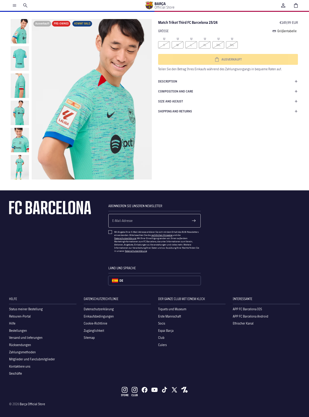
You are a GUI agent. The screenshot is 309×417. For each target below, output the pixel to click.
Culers (162, 345)
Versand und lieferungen (26, 337)
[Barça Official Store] (160, 5)
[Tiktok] (164, 389)
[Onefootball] (184, 389)
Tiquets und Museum (172, 309)
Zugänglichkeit (94, 330)
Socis (161, 323)
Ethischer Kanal (243, 323)
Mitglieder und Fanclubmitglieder (32, 359)
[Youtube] (154, 389)
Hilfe (12, 323)
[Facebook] (144, 389)
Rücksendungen (20, 345)
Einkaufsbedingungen (99, 316)
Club (161, 337)
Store (124, 395)
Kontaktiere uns (19, 366)
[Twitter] (174, 389)
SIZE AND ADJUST (170, 101)
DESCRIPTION (167, 81)
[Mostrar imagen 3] (20, 85)
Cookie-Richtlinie (95, 323)
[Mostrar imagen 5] (20, 140)
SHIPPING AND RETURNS (175, 111)
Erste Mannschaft (169, 316)
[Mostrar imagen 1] (20, 31)
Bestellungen (18, 330)
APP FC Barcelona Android (250, 316)
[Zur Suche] (25, 5)
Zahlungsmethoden (22, 352)
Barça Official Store (32, 404)
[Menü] (14, 5)
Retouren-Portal (20, 316)
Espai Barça (166, 330)
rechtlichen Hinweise (161, 235)
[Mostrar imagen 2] (20, 58)
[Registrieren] (194, 220)
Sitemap (89, 337)
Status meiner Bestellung (26, 309)
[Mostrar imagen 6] (20, 167)
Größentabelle (287, 31)
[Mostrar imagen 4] (20, 113)
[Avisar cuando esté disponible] (164, 38)
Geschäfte (15, 373)
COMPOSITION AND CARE (175, 91)
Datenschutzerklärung (125, 238)
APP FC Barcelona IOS (247, 309)
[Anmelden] (283, 5)
